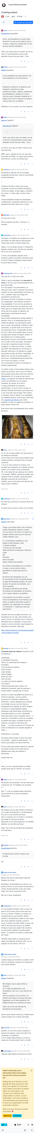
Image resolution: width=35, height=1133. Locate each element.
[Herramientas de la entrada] (32, 61)
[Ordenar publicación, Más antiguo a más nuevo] (4, 22)
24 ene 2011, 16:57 (24, 1051)
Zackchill (6, 1027)
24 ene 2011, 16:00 (21, 648)
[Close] (31, 1070)
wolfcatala (7, 235)
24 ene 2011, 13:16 (20, 117)
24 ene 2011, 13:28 (22, 169)
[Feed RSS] (25, 16)
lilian (5, 450)
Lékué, (3, 379)
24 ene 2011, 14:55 (19, 450)
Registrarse (7, 1115)
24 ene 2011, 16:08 (21, 845)
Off (3, 16)
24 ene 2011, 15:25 (23, 519)
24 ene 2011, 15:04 (23, 499)
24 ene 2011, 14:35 (23, 235)
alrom (5, 30)
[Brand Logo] (4, 4)
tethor (5, 117)
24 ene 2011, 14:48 (24, 273)
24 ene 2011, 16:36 (19, 975)
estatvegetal (7, 1051)
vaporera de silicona (11, 400)
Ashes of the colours (10, 872)
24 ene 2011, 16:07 (19, 807)
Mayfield (6, 215)
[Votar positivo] (21, 61)
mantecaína (7, 906)
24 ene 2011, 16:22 (13, 875)
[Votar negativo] (28, 61)
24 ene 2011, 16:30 (13, 957)
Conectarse (17, 1115)
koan (5, 975)
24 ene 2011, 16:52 (22, 1027)
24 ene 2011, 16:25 (24, 906)
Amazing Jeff (8, 273)
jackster (6, 648)
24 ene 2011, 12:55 (20, 67)
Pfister (6, 67)
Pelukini (6, 845)
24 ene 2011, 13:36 (22, 215)
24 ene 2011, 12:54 (20, 30)
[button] (3, 1130)
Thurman (6, 169)
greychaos (7, 519)
